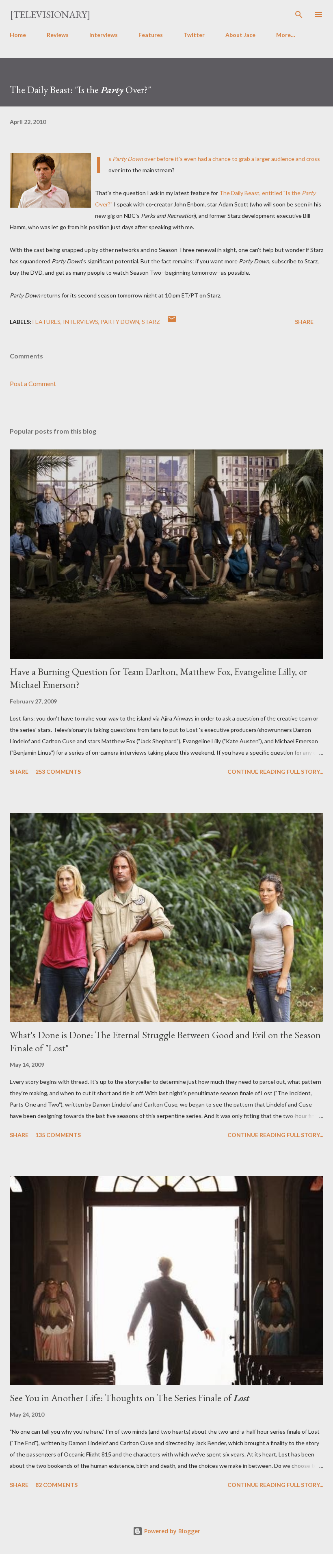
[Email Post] (172, 321)
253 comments (58, 771)
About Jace (240, 34)
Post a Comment (33, 383)
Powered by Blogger (171, 1531)
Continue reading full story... (275, 771)
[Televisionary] (50, 14)
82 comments (56, 1484)
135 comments (58, 1134)
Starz (151, 321)
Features (150, 34)
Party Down (120, 321)
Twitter (194, 34)
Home (18, 34)
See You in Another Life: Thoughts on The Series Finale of (129, 1397)
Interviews (103, 34)
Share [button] (304, 321)
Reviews (58, 34)
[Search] (299, 15)
